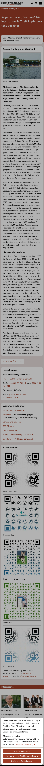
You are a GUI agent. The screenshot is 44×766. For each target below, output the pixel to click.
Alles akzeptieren (21, 751)
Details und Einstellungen (21, 761)
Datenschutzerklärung (24, 745)
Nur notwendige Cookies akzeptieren (21, 756)
